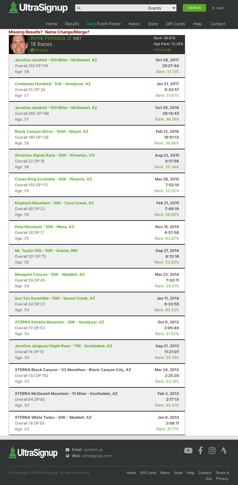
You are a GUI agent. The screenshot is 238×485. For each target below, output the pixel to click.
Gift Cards (175, 23)
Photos (41, 50)
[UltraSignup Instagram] (212, 450)
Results (72, 23)
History (160, 49)
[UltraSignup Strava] (224, 450)
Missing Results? (26, 31)
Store (153, 23)
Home (51, 23)
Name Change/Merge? (67, 31)
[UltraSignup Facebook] (200, 450)
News (134, 23)
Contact (217, 23)
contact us (93, 449)
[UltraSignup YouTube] (188, 450)
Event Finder (104, 23)
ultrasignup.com (96, 455)
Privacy (222, 478)
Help (197, 23)
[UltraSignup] (38, 7)
